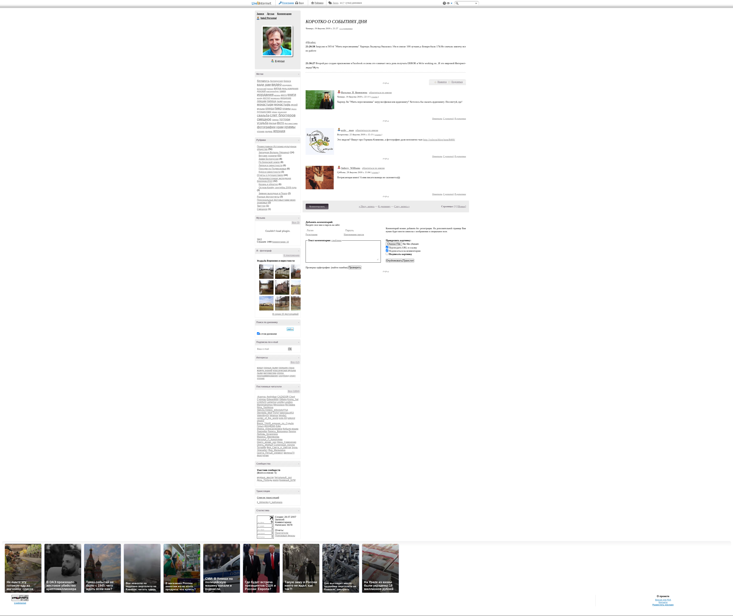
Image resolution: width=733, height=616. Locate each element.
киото (284, 95)
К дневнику (384, 206)
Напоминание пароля (354, 234)
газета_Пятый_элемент (270, 453)
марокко (287, 101)
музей (294, 104)
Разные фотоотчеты (268, 196)
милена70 (289, 453)
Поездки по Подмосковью (272, 168)
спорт (292, 375)
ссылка (374, 96)
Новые (461, 206)
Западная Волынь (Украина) (274, 152)
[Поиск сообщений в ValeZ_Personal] (290, 329)
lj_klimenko (263, 502)
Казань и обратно (268, 184)
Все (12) (295, 362)
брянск (287, 81)
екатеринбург (272, 91)
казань (277, 95)
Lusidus (288, 402)
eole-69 (283, 418)
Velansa (274, 415)
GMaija (283, 399)
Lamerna (271, 402)
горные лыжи (271, 367)
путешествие (264, 111)
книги (291, 95)
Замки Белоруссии (269, 159)
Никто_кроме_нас (266, 442)
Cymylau (261, 399)
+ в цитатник (346, 28)
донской (261, 91)
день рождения (290, 88)
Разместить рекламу (663, 605)
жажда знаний (264, 370)
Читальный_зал (283, 477)
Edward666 (273, 399)
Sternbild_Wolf (264, 412)
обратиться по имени (380, 92)
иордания (265, 95)
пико (278, 108)
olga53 (260, 420)
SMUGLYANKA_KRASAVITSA (272, 410)
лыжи (280, 101)
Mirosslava (279, 404)
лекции (261, 101)
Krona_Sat (292, 399)
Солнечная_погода (284, 444)
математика (269, 373)
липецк (271, 101)
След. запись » (402, 206)
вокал (260, 367)
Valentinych (263, 415)
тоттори (284, 119)
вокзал (270, 89)
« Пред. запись (367, 206)
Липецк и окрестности (271, 165)
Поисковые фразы (285, 535)
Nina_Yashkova (265, 407)
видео (276, 84)
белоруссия (276, 81)
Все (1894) (293, 391)
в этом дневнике (268, 334)
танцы (275, 119)
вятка (277, 88)
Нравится (442, 82)
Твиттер (261, 206)
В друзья (280, 61)
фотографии (266, 127)
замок (282, 91)
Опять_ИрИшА (265, 444)
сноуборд (284, 375)
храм (280, 127)
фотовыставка (291, 123)
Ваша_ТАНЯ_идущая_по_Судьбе (275, 423)
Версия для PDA (663, 600)
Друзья (270, 13)
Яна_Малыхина (276, 450)
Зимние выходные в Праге (273, 193)
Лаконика (262, 431)
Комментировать (317, 206)
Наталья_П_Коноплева (270, 439)
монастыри (265, 104)
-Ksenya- (261, 396)
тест (259, 239)
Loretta (280, 402)
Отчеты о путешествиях (270, 175)
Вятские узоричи (268, 155)
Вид (449, 3)
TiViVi (276, 412)
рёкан (274, 112)
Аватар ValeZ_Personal (277, 41)
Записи (260, 13)
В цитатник (460, 118)
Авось (335, 3)
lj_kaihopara (275, 502)
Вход (301, 3)
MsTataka (290, 404)
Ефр (278, 426)
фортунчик (263, 455)
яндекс (269, 131)
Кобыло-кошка (290, 428)
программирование (267, 375)
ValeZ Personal (258, 18)
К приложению (291, 255)
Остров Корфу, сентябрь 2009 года (277, 187)
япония (279, 131)
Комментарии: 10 (280, 242)
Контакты (663, 602)
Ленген (292, 431)
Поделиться (457, 82)
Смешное (262, 209)
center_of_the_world (267, 418)
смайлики (336, 240)
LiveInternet (262, 4)
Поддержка (444, 3)
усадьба (262, 123)
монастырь (282, 104)
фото (280, 123)
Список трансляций (268, 497)
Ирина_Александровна (269, 428)
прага (293, 109)
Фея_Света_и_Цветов (279, 447)
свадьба (263, 115)
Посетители (281, 533)
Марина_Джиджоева (268, 436)
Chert (292, 396)
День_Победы (264, 480)
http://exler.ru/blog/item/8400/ (439, 139)
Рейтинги (319, 3)
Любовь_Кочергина (267, 434)
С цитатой (448, 118)
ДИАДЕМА (269, 426)
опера (269, 108)
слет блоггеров (282, 115)
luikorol (291, 418)
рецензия (282, 112)
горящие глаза (286, 367)
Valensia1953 (286, 412)
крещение (285, 98)
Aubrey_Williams (350, 168)
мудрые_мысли (265, 477)
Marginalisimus (265, 404)
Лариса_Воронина (278, 431)
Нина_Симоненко (286, 442)
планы (286, 108)
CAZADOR (283, 396)
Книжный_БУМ (287, 480)
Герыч (260, 426)
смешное (264, 119)
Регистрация (288, 3)
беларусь (263, 80)
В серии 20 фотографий (285, 314)
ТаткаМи (261, 447)
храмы (289, 127)
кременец (275, 98)
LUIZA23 (261, 402)
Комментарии (284, 13)
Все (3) (295, 222)
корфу (259, 98)
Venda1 (283, 415)
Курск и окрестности (270, 172)
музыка (261, 108)
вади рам (264, 84)
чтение (261, 131)
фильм (272, 123)
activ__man (347, 130)
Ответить (437, 118)
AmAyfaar (272, 396)
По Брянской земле (269, 162)
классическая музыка (284, 370)
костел (266, 98)
